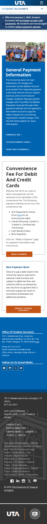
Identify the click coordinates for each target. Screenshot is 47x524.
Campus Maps (13, 431)
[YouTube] (35, 481)
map (37, 341)
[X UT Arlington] (29, 481)
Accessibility (19, 452)
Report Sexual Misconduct (16, 457)
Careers (29, 431)
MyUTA (22, 435)
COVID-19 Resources (28, 474)
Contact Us (12, 424)
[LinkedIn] (17, 481)
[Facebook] (12, 481)
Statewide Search (20, 468)
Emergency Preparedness (16, 443)
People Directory (16, 428)
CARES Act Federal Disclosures (17, 473)
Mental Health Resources (21, 445)
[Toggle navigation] (41, 2)
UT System (19, 461)
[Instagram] (23, 481)
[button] (23, 149)
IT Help (10, 435)
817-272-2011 (10, 404)
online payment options (27, 26)
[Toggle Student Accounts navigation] (42, 9)
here (19, 215)
